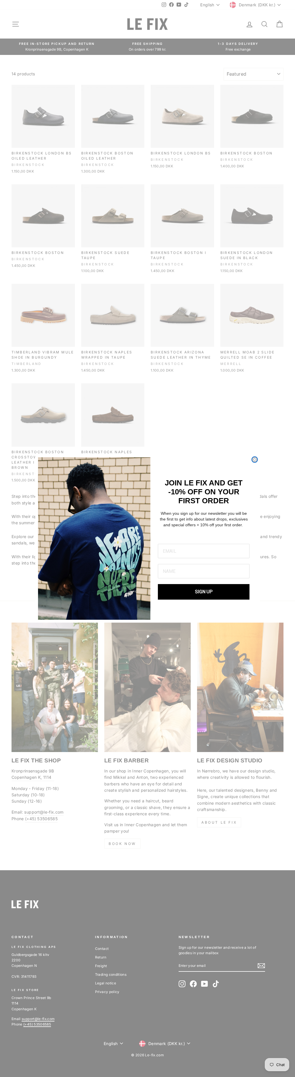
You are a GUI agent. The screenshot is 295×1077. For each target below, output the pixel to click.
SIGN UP (204, 591)
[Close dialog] (255, 459)
